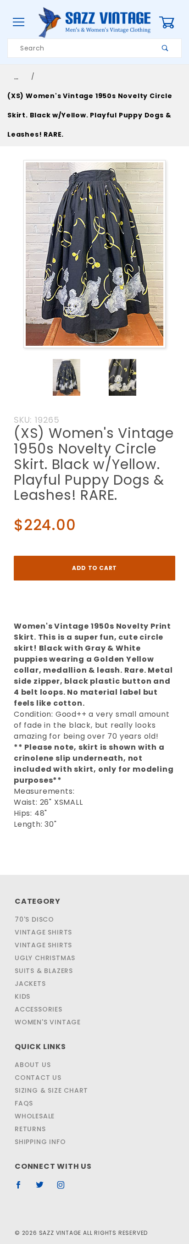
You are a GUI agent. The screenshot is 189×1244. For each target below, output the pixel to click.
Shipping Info (40, 1141)
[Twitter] (43, 1188)
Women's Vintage (48, 1022)
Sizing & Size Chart (51, 1090)
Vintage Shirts (43, 932)
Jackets (30, 983)
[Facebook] (22, 1188)
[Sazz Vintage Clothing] (94, 22)
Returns (30, 1128)
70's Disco (34, 919)
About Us (32, 1064)
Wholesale (35, 1116)
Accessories (38, 1009)
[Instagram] (64, 1188)
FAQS (24, 1103)
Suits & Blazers (44, 970)
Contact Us (38, 1077)
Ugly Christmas (45, 957)
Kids (22, 996)
